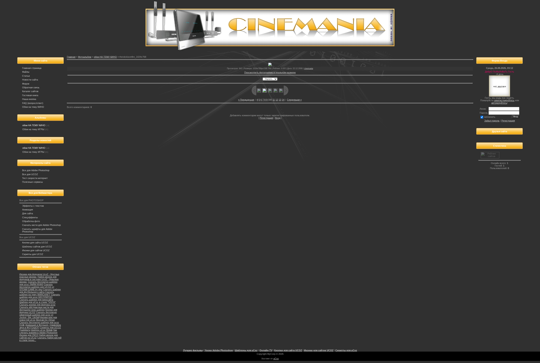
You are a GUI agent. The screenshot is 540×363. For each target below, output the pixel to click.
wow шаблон (38, 309)
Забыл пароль (492, 120)
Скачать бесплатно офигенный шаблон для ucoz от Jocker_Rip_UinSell (38, 315)
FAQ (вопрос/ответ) (32, 103)
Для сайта (27, 213)
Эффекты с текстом (33, 206)
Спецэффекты (30, 217)
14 (283, 99)
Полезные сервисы (32, 182)
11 (274, 99)
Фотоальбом (84, 57)
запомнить (489, 117)
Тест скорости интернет (35, 178)
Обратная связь (30, 87)
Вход (277, 118)
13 (280, 99)
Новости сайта (30, 79)
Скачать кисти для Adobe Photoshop (41, 225)
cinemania (308, 68)
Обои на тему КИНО (33, 107)
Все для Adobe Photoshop (35, 170)
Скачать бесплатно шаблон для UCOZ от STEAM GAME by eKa (36, 287)
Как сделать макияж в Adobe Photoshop (38, 331)
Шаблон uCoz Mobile (42, 330)
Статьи (26, 76)
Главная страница (31, 68)
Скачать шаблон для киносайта (36, 299)
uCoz (276, 358)
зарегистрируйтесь (504, 100)
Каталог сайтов (30, 91)
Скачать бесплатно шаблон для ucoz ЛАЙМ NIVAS (38, 283)
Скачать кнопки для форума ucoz (37, 304)
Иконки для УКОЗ (28, 335)
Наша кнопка (29, 99)
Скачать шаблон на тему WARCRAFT (36, 293)
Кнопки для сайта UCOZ (35, 242)
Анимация (27, 209)
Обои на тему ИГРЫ (33, 129)
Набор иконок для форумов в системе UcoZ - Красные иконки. (39, 279)
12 (276, 99)
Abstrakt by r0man (45, 320)
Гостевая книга (30, 95)
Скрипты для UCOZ (32, 254)
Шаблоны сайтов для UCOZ (37, 246)
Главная (71, 57)
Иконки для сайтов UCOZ (36, 250)
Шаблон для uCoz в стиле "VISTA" (37, 302)
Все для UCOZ (30, 174)
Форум (25, 83)
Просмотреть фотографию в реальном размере (270, 72)
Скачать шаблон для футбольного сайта (40, 290)
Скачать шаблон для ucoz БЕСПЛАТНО (39, 295)
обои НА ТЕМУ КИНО (33, 125)
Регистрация (266, 118)
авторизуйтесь (499, 103)
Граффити (24, 330)
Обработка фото (31, 221)
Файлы (25, 72)
